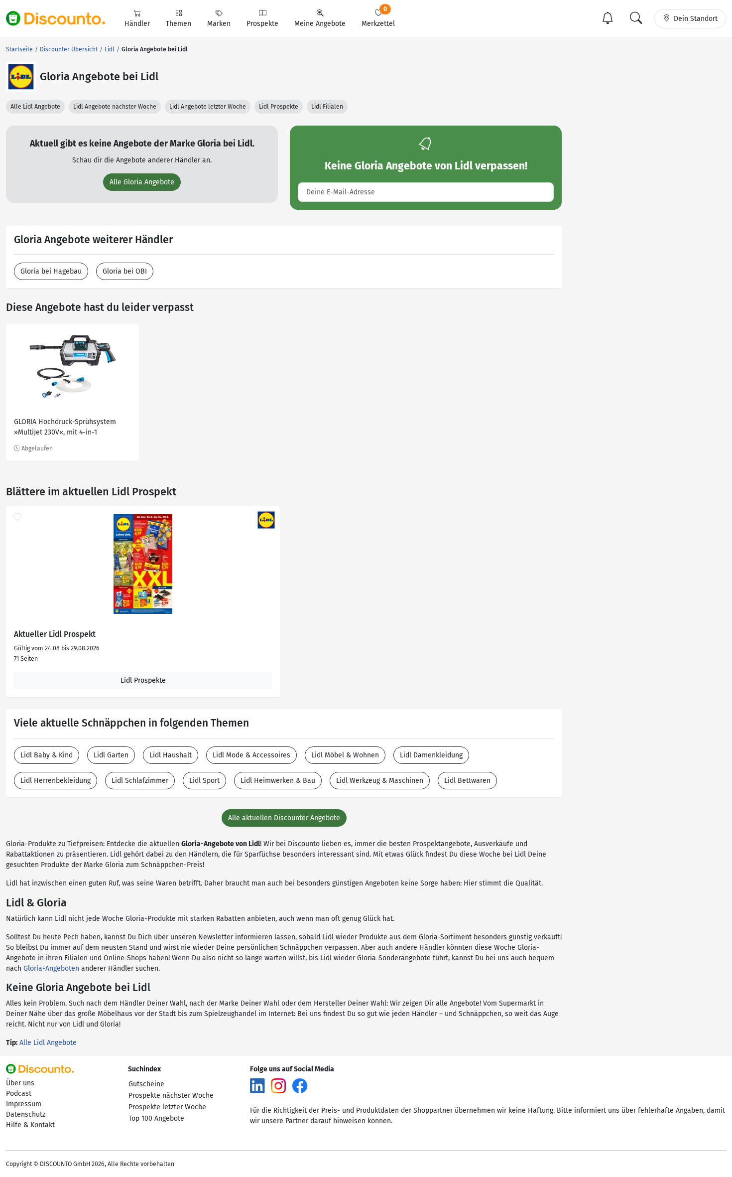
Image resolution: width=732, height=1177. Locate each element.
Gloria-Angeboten (51, 968)
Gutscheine (146, 1084)
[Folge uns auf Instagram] (278, 1085)
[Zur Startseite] (61, 18)
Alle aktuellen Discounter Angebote (284, 818)
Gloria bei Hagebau (51, 271)
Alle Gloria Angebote (142, 182)
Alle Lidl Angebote (35, 106)
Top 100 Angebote (156, 1118)
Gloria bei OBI (125, 271)
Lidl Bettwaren (467, 780)
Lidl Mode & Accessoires (251, 755)
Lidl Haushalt (170, 755)
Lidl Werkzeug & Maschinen (379, 780)
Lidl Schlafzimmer (140, 780)
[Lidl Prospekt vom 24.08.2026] (143, 564)
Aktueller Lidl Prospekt (55, 634)
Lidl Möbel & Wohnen (345, 755)
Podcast (18, 1093)
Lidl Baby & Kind (46, 755)
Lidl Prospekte (278, 106)
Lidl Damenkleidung (431, 755)
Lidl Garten (111, 755)
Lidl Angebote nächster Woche (114, 106)
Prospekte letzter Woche (167, 1107)
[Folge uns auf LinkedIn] (257, 1085)
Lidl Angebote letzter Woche (207, 106)
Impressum (23, 1104)
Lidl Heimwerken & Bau (278, 780)
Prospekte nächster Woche (171, 1095)
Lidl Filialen (327, 106)
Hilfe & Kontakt (30, 1125)
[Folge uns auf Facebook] (300, 1085)
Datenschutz (25, 1114)
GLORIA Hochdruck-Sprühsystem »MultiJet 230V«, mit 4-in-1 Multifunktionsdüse (65, 428)
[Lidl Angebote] (21, 77)
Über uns (20, 1083)
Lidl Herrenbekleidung (55, 780)
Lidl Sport (204, 780)
